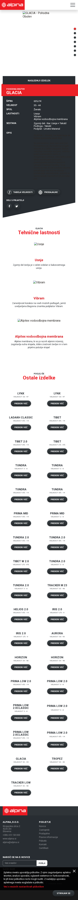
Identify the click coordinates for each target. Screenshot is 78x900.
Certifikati (43, 848)
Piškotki (43, 841)
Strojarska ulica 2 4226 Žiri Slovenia (11, 829)
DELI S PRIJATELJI (15, 200)
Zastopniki (44, 830)
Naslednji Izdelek (39, 80)
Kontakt (43, 844)
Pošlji (42, 863)
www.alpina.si (9, 838)
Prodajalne (44, 833)
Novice (42, 826)
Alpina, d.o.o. (11, 822)
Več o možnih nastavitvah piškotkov (24, 886)
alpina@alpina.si (11, 842)
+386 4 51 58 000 (11, 835)
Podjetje (45, 822)
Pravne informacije (48, 837)
